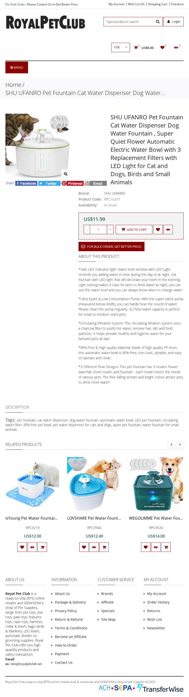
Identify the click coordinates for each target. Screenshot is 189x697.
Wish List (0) (136, 4)
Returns (153, 610)
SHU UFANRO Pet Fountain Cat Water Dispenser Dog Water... (85, 93)
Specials (108, 610)
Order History (158, 602)
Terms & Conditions (71, 628)
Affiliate (107, 602)
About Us (62, 593)
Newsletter (156, 628)
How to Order (66, 645)
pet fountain (26, 420)
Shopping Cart (157, 4)
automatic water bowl (116, 420)
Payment (62, 653)
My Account (117, 4)
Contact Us (64, 662)
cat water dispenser (52, 420)
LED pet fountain (148, 420)
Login (176, 21)
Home (13, 84)
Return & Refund (69, 619)
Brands (107, 593)
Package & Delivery (70, 602)
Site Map (108, 619)
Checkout (177, 4)
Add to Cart (136, 229)
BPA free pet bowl (37, 424)
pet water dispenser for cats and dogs (82, 424)
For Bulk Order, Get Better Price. (114, 246)
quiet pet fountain (127, 424)
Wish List (154, 619)
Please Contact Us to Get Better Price (52, 4)
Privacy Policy (66, 610)
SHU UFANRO (114, 193)
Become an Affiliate (71, 636)
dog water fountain (84, 420)
